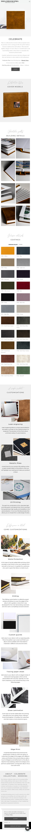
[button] (3, 20)
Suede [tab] (20, 244)
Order (15, 69)
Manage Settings (15, 826)
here (23, 63)
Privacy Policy (9, 815)
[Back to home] (10, 1)
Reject (6, 822)
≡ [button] (29, 1)
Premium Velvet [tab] (13, 244)
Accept (15, 818)
